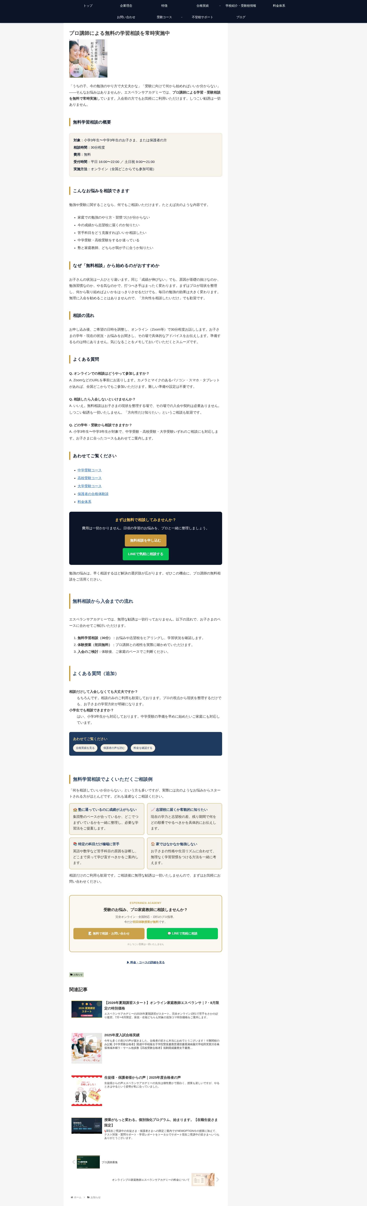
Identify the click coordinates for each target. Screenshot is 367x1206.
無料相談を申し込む (145, 540)
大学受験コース (90, 486)
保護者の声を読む (114, 747)
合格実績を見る (85, 747)
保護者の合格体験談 (93, 494)
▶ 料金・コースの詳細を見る (146, 962)
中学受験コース (90, 470)
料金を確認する (143, 747)
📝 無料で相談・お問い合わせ (109, 933)
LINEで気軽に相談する (145, 554)
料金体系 (84, 502)
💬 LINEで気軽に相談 (182, 933)
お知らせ (78, 974)
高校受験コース (90, 478)
